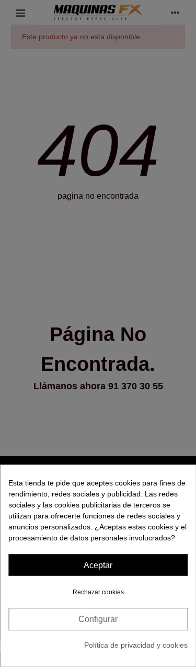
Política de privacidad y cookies (136, 645)
